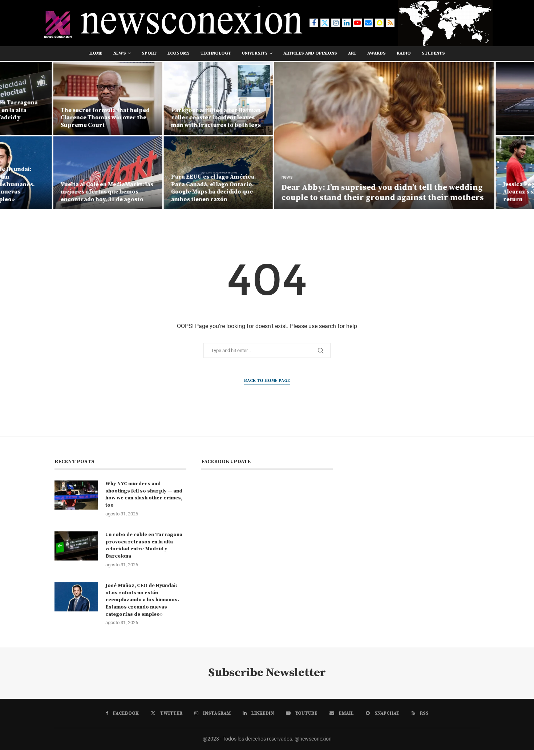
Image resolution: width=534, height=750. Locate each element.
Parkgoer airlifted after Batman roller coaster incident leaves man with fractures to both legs (163, 118)
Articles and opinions (310, 53)
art (352, 53)
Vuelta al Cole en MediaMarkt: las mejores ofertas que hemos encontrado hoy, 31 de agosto (54, 192)
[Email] (368, 23)
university (255, 53)
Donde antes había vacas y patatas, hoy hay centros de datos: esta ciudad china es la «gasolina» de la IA (491, 114)
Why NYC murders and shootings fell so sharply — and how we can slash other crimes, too (143, 494)
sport (149, 53)
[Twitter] (324, 23)
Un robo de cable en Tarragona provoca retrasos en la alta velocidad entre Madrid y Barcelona (143, 545)
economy (178, 53)
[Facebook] (314, 23)
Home (95, 53)
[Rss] (390, 23)
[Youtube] (357, 23)
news (119, 53)
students (433, 53)
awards (376, 53)
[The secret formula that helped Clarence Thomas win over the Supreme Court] (55, 98)
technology (216, 53)
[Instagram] (335, 23)
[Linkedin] (346, 23)
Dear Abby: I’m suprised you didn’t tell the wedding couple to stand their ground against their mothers (330, 193)
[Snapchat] (379, 23)
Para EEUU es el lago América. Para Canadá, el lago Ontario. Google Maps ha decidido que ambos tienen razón (160, 188)
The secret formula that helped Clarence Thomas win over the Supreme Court (52, 118)
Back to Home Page (267, 380)
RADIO (404, 53)
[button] (13, 135)
